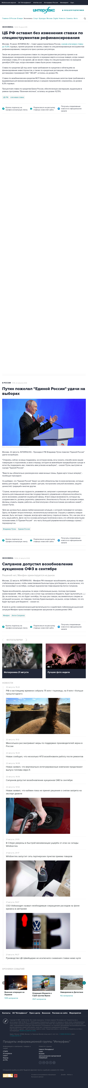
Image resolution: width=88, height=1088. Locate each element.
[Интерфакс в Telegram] (43, 1062)
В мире (20, 18)
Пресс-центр (34, 1013)
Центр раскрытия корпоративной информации (50, 1057)
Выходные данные (37, 1077)
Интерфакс (44, 10)
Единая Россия (24, 529)
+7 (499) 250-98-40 (65, 1034)
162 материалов (66, 996)
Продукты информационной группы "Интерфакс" (36, 1041)
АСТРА (5, 1060)
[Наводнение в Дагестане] (71, 989)
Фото (76, 18)
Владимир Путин (9, 529)
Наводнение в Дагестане (71, 992)
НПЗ (21, 262)
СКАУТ (5, 1056)
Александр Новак (10, 262)
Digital (55, 18)
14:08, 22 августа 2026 (22, 126)
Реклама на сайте (59, 1013)
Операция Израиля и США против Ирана (42, 994)
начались (17, 198)
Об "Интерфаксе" (24, 3)
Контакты (6, 1013)
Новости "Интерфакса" (46, 1049)
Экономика (27, 18)
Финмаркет (64, 3)
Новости (62, 18)
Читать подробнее (71, 192)
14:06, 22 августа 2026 (22, 558)
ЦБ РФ (5, 97)
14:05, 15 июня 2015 (20, 27)
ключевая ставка (17, 97)
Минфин (6, 615)
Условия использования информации (43, 1075)
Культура (42, 18)
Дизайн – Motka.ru (67, 1075)
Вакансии (46, 1013)
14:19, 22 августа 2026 (19, 383)
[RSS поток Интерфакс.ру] (50, 1062)
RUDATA (41, 1054)
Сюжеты (69, 18)
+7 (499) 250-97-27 (15, 1036)
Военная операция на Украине (14, 993)
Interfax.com (37, 3)
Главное (5, 18)
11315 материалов (11, 998)
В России (12, 18)
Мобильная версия (9, 3)
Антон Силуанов (18, 615)
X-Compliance (7, 1053)
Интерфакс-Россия (51, 3)
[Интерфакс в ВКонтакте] (47, 1062)
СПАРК (5, 1051)
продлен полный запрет (45, 246)
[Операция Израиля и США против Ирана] (43, 990)
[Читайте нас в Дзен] (40, 1062)
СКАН (41, 1052)
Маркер (5, 1058)
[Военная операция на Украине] (15, 989)
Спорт (35, 18)
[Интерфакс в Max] (54, 1062)
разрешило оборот (41, 177)
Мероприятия (75, 1013)
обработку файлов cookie (27, 1031)
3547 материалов (39, 999)
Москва (49, 18)
